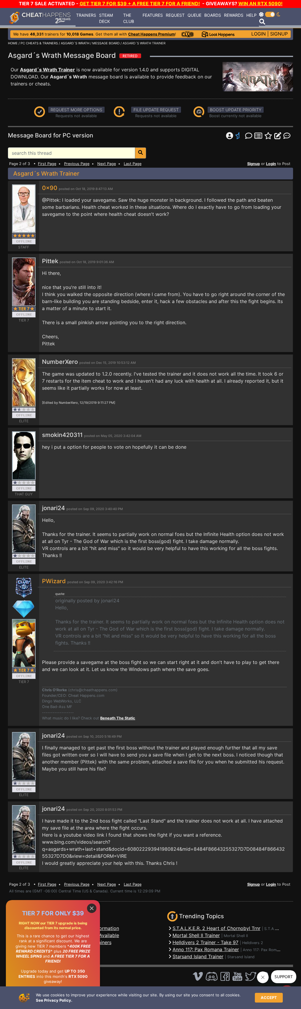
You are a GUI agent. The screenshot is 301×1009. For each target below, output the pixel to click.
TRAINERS (86, 15)
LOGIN (258, 34)
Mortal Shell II (236, 936)
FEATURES (153, 15)
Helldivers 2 (252, 943)
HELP (251, 15)
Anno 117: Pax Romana (263, 950)
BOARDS (212, 15)
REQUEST (175, 15)
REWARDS (233, 15)
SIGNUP (279, 34)
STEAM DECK (106, 18)
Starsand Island (241, 957)
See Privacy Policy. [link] (54, 1000)
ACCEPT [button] (269, 997)
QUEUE (194, 15)
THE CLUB (128, 18)
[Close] (91, 908)
